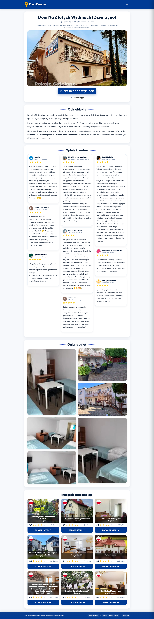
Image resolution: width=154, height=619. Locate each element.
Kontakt (126, 615)
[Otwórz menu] (127, 4)
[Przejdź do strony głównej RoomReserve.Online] (35, 4)
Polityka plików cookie (110, 615)
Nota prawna (93, 615)
